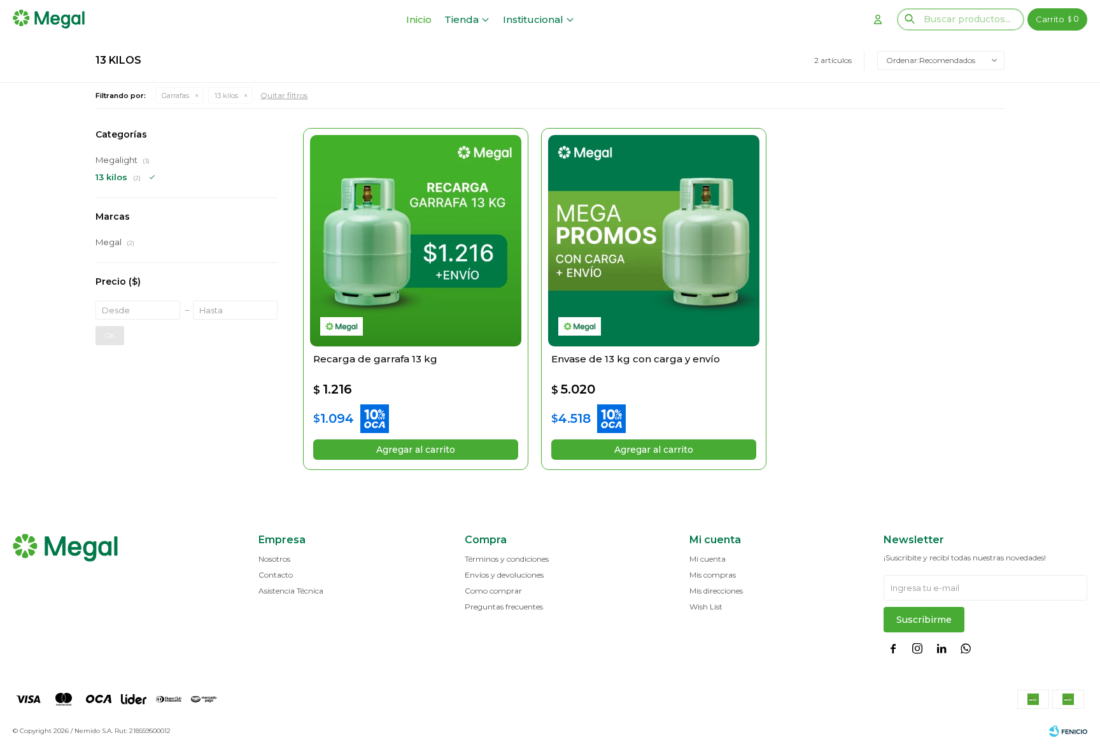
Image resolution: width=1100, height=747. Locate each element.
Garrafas (175, 95)
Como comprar (493, 590)
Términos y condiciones (507, 559)
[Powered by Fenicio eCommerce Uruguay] (1068, 731)
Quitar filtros (283, 95)
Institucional (533, 19)
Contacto (275, 575)
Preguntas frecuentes (504, 606)
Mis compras (712, 575)
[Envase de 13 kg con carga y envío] (653, 240)
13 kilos (226, 95)
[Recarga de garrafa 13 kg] (415, 240)
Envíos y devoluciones (504, 575)
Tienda (461, 19)
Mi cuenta (707, 559)
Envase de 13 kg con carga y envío (635, 359)
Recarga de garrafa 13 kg (375, 359)
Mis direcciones (716, 590)
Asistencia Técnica (290, 590)
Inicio (419, 19)
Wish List (706, 606)
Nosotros (274, 559)
